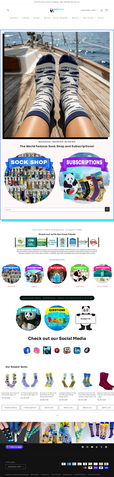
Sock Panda (13, 474)
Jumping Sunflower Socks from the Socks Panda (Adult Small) (67, 395)
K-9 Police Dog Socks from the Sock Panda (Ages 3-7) (29, 394)
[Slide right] (61, 415)
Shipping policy (67, 474)
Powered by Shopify (23, 474)
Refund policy (35, 474)
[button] (8, 10)
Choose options (11, 407)
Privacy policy (45, 474)
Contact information (94, 474)
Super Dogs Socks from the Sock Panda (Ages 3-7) (10, 394)
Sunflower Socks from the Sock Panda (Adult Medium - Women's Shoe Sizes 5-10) (87, 395)
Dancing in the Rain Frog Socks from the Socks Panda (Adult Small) (48, 395)
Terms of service (56, 474)
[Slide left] (52, 415)
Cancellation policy (80, 474)
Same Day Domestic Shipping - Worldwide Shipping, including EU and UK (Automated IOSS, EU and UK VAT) (57, 298)
